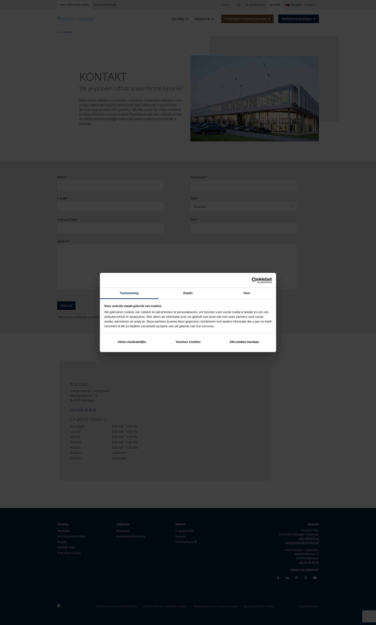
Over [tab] (246, 293)
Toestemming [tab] (129, 293)
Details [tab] (188, 293)
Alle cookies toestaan (244, 341)
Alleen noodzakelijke (132, 341)
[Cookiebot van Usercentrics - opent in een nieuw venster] (255, 280)
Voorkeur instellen (188, 341)
